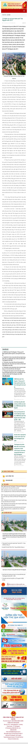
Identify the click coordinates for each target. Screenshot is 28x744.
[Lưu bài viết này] (25, 23)
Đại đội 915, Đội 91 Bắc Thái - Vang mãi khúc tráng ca (13, 547)
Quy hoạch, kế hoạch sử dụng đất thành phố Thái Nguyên (14, 569)
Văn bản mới (9, 480)
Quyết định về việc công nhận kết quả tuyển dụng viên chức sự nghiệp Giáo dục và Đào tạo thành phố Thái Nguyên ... (13, 491)
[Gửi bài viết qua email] (23, 23)
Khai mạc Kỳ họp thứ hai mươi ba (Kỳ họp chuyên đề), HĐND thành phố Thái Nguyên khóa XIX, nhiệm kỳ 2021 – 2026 (20, 415)
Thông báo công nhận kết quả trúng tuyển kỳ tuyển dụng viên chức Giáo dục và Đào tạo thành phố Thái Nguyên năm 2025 (14, 364)
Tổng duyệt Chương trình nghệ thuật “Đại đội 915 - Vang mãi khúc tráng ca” (13, 544)
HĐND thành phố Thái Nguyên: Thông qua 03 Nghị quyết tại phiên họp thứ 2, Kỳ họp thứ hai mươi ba (13, 353)
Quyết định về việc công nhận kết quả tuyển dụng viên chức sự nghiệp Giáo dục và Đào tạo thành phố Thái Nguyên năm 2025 (14, 359)
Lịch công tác (10, 476)
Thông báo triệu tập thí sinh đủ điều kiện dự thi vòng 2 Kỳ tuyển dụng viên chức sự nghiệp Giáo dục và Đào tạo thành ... (13, 509)
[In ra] (24, 23)
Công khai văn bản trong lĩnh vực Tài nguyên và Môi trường (13, 579)
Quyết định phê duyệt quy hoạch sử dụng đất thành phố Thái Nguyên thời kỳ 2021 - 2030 (13, 575)
